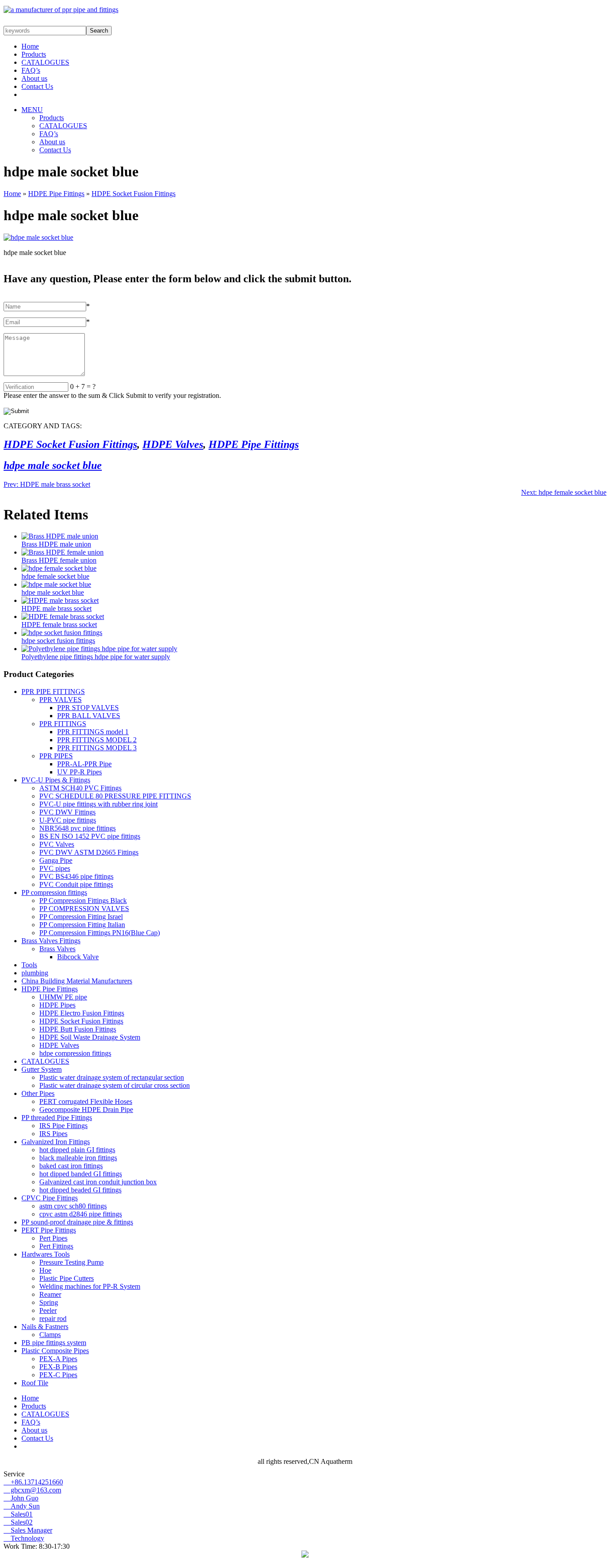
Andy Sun (22, 1506)
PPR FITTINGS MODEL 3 (97, 748)
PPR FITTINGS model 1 (93, 732)
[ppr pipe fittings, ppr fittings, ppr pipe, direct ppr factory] (61, 9)
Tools (29, 965)
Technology (24, 1538)
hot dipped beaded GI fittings (80, 1190)
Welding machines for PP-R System (89, 1286)
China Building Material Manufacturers (76, 981)
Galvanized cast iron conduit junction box (98, 1182)
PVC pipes (54, 868)
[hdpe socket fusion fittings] (61, 632)
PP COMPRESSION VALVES (84, 908)
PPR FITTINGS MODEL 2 (97, 740)
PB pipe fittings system (53, 1342)
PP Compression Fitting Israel (81, 916)
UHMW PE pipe (63, 997)
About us (34, 78)
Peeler (48, 1310)
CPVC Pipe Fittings (49, 1198)
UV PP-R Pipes (79, 772)
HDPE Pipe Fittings (56, 193)
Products (33, 54)
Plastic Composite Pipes (55, 1350)
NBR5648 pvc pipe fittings (77, 828)
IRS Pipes (53, 1133)
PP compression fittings (54, 892)
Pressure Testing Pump (71, 1262)
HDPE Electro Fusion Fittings (81, 1013)
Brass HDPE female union (58, 560)
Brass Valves (57, 949)
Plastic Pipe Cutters (66, 1278)
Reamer (50, 1294)
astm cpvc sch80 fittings (73, 1206)
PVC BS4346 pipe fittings (76, 876)
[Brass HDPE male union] (59, 536)
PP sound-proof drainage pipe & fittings (77, 1222)
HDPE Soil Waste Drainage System (89, 1037)
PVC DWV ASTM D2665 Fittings (88, 852)
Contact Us (37, 86)
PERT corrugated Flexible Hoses (85, 1101)
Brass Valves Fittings (50, 940)
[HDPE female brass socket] (62, 616)
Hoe (45, 1270)
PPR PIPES (56, 756)
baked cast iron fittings (71, 1166)
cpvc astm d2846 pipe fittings (80, 1214)
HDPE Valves (172, 444)
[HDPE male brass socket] (60, 600)
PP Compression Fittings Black (83, 900)
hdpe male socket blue (53, 465)
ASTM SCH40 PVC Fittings (80, 788)
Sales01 (18, 1514)
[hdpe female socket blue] (58, 568)
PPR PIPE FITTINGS (53, 691)
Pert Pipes (53, 1238)
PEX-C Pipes (58, 1375)
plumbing (34, 973)
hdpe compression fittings (75, 1053)
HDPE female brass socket (59, 624)
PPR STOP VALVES (88, 707)
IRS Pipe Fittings (63, 1125)
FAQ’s (30, 70)
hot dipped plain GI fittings (77, 1149)
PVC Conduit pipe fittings (76, 884)
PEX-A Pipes (58, 1358)
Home (30, 46)
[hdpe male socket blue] (56, 584)
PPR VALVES (60, 699)
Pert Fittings (56, 1246)
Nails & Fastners (44, 1326)
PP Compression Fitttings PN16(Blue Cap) (99, 932)
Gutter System (41, 1069)
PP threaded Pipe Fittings (56, 1117)
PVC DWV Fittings (67, 812)
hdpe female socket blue (563, 492)
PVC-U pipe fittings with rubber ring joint (98, 804)
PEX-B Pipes (58, 1367)
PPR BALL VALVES (88, 715)
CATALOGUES (45, 62)
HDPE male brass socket (47, 484)
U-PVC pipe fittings (67, 820)
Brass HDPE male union (56, 544)
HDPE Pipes (57, 1005)
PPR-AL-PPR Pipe (84, 764)
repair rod (53, 1318)
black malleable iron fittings (78, 1158)
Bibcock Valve (78, 957)
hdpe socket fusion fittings (58, 640)
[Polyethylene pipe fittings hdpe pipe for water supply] (99, 648)
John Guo (21, 1498)
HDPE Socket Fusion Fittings (133, 193)
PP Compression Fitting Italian (82, 924)
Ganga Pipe (55, 860)
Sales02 (18, 1522)
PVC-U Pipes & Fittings (55, 780)
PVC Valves (56, 844)
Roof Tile (34, 1383)
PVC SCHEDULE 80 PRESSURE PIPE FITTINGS (115, 796)
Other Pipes (37, 1093)
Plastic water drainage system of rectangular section (111, 1077)
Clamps (50, 1334)
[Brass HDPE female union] (62, 552)
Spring (48, 1302)
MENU (32, 109)
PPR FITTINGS (62, 723)
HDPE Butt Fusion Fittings (77, 1029)
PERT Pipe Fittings (48, 1230)
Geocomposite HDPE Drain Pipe (86, 1109)
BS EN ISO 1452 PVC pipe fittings (89, 836)
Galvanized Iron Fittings (55, 1141)
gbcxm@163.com (32, 1490)
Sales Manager (28, 1530)
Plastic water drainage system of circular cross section (114, 1085)
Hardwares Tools (45, 1254)
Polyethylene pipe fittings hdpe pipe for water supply (95, 656)
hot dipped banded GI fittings (80, 1174)
